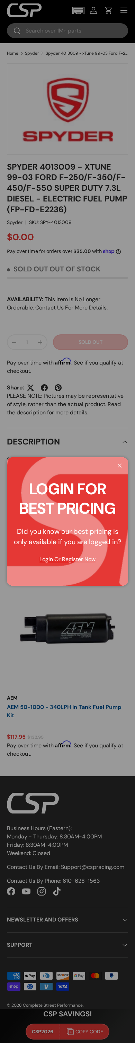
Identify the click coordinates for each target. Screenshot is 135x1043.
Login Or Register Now (67, 559)
